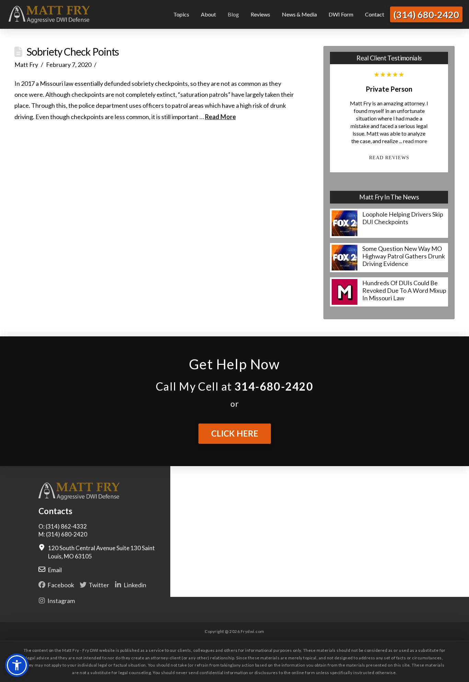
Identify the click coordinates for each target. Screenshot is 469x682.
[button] (17, 665)
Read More (220, 116)
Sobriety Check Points (72, 51)
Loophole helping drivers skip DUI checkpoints (402, 218)
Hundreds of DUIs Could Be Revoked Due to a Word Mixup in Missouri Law (404, 290)
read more (415, 141)
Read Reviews (389, 157)
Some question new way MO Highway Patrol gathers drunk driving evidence (403, 256)
